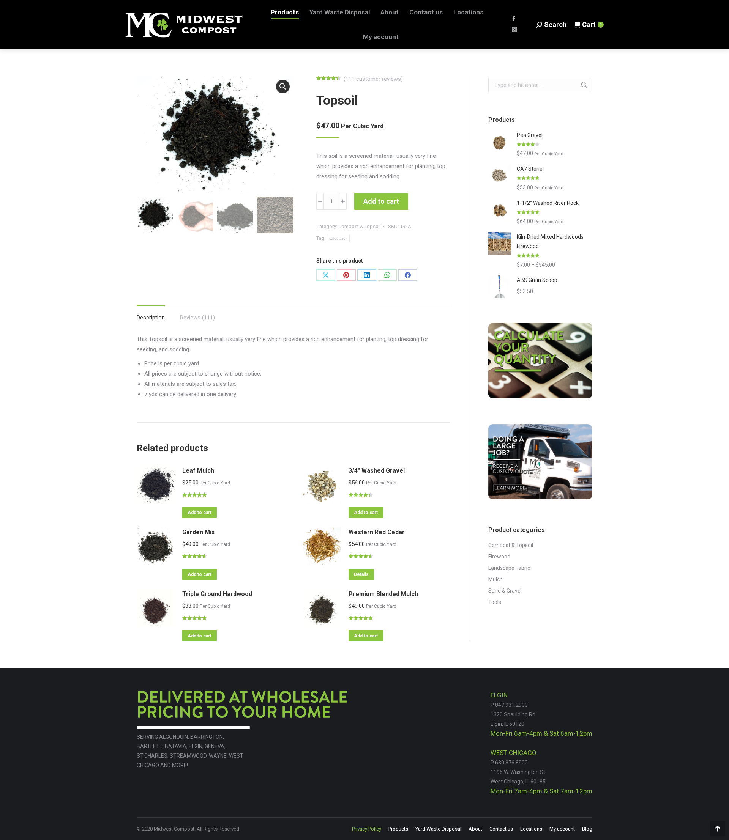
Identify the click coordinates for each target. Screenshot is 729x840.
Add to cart (381, 201)
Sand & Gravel (505, 591)
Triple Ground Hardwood (217, 594)
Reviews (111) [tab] (197, 317)
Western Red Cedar (377, 532)
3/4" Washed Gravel (377, 470)
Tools (494, 602)
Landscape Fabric (509, 568)
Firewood (499, 557)
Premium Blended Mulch (383, 594)
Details (361, 574)
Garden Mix (198, 532)
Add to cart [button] (199, 512)
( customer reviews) (373, 79)
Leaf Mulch (198, 470)
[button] (283, 86)
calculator (338, 238)
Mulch (495, 579)
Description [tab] (151, 317)
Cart (591, 24)
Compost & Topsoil (359, 226)
